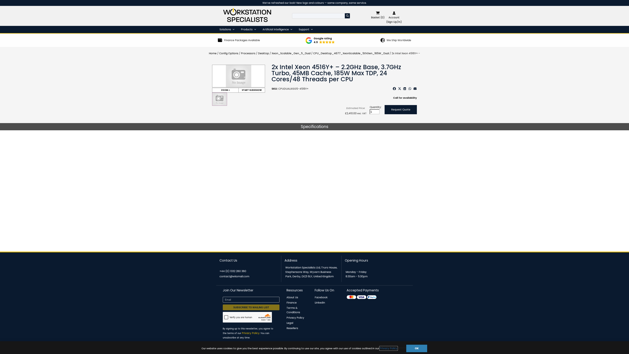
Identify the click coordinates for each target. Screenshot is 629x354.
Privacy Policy (388, 348)
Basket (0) (378, 17)
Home (213, 53)
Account (394, 17)
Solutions (225, 29)
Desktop (263, 53)
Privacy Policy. (251, 333)
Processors (248, 53)
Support (304, 29)
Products (247, 29)
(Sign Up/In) (394, 22)
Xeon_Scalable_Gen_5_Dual (291, 53)
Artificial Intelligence (276, 29)
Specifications (314, 126)
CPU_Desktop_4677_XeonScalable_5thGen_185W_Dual (351, 53)
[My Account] (394, 13)
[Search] (347, 15)
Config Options (228, 53)
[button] (320, 40)
